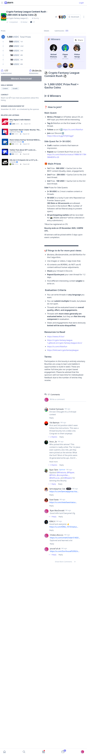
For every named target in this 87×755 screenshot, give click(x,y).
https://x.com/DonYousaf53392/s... (64, 551)
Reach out (4, 98)
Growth (15, 88)
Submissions (61, 31)
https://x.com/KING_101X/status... (63, 527)
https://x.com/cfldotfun (73, 129)
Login (81, 2)
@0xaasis (68, 478)
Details (46, 31)
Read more (53, 462)
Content (5, 88)
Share (80, 40)
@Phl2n (52, 475)
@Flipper (70, 472)
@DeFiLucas (54, 478)
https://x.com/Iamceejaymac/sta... (63, 491)
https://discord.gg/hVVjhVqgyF (60, 136)
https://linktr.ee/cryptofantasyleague (63, 350)
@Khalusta (61, 472)
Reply (51, 418)
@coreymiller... (63, 475)
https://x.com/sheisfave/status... (63, 502)
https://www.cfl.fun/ (55, 336)
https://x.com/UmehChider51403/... (65, 537)
